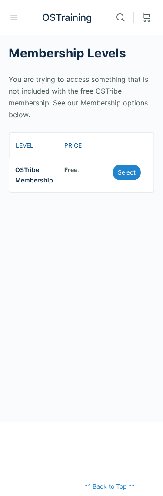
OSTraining (67, 17)
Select (127, 172)
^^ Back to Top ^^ (110, 486)
